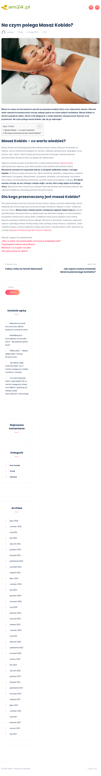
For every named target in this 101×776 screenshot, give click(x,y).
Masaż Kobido (66, 163)
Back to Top (92, 769)
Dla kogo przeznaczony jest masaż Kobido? (23, 133)
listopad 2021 (15, 682)
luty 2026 (13, 538)
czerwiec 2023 (15, 630)
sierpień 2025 (15, 572)
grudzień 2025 (15, 549)
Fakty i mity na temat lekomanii (23, 268)
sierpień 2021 (15, 699)
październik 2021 (16, 688)
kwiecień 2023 (15, 642)
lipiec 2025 (14, 578)
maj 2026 (13, 532)
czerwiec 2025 (15, 584)
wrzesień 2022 (15, 653)
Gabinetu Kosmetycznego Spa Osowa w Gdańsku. (30, 230)
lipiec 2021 (14, 705)
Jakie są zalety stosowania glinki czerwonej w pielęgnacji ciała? (31, 241)
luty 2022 (13, 665)
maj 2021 (13, 717)
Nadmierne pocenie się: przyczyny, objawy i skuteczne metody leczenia (16, 326)
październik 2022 (16, 647)
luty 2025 (13, 590)
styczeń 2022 (15, 671)
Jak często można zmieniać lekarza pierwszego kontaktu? (78, 270)
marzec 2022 (15, 659)
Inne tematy (15, 465)
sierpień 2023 (15, 624)
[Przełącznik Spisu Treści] (38, 126)
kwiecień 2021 (15, 722)
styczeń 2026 (15, 544)
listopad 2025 (15, 555)
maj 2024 (13, 607)
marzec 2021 (15, 728)
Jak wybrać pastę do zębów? (14, 251)
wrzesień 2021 (15, 694)
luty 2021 (13, 734)
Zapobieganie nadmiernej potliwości (18, 244)
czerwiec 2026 (15, 526)
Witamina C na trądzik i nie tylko (16, 248)
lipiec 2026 (14, 521)
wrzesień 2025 (15, 567)
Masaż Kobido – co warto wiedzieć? (20, 130)
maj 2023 (13, 636)
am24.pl (10, 32)
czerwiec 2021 (15, 711)
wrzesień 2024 (15, 601)
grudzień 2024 (15, 596)
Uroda (20, 32)
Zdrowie (13, 477)
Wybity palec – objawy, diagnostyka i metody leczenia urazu (16, 354)
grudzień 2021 (15, 676)
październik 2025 (16, 561)
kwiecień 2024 (15, 613)
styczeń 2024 (15, 619)
